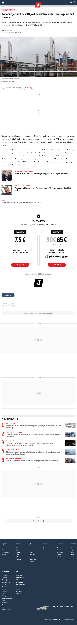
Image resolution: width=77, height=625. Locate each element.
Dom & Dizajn (5, 589)
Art (58, 548)
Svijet (3, 550)
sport (18, 544)
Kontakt (18, 589)
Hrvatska (4, 548)
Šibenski (4, 605)
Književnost (60, 552)
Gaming (32, 561)
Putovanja (32, 557)
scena (73, 544)
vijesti (4, 544)
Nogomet (18, 550)
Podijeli (27, 88)
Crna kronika (5, 552)
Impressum (19, 575)
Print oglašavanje (20, 587)
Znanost (32, 550)
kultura (60, 544)
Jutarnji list (5, 575)
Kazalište (59, 557)
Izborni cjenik (19, 582)
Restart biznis (46, 548)
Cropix (3, 607)
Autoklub (4, 587)
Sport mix (18, 559)
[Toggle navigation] (2, 2)
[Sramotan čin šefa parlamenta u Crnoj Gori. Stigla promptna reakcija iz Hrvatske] (70, 460)
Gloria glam (5, 596)
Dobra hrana (5, 591)
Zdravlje (32, 552)
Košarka (18, 552)
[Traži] (74, 2)
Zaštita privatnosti (20, 580)
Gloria (3, 593)
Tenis (17, 554)
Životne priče (33, 559)
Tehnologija (33, 548)
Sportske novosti (6, 582)
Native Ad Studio (6, 609)
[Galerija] (38, 57)
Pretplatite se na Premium (62, 606)
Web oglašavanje (20, 584)
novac (46, 544)
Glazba (59, 554)
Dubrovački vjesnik (7, 598)
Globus (4, 584)
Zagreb (4, 554)
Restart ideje (46, 550)
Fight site (18, 557)
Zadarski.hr (5, 602)
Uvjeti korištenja (20, 577)
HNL (17, 548)
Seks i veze (32, 554)
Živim (3, 600)
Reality (72, 557)
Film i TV (59, 550)
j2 (30, 544)
